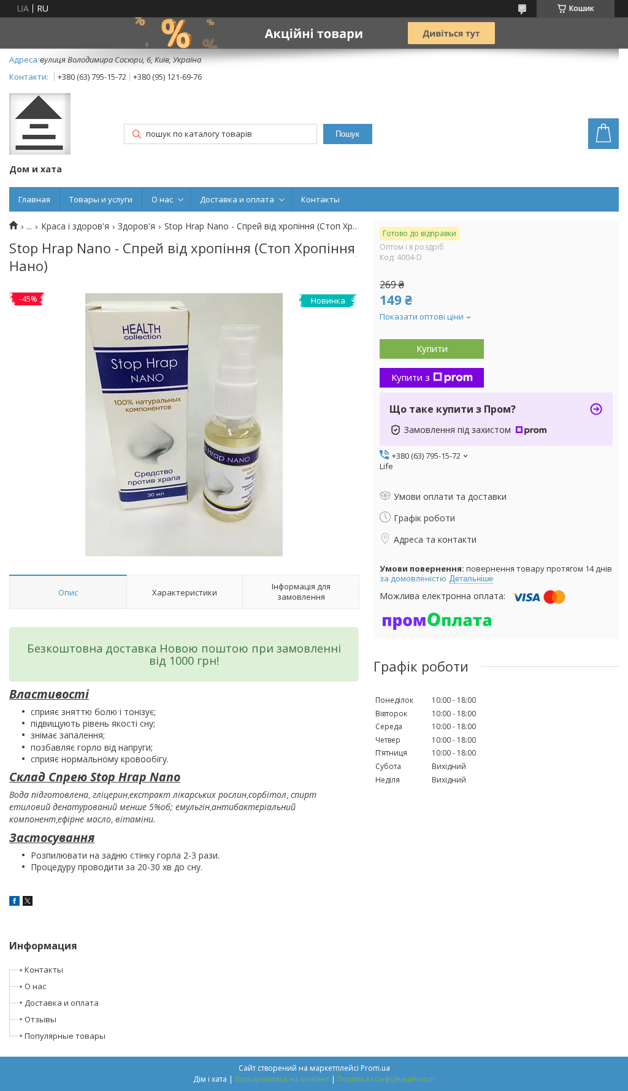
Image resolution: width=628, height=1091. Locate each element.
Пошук (347, 134)
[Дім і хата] (40, 125)
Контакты (320, 199)
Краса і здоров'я (75, 226)
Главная (34, 199)
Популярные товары (65, 1035)
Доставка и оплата (237, 199)
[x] (28, 902)
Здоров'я (136, 226)
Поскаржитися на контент (282, 1079)
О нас (162, 199)
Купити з (410, 377)
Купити (432, 348)
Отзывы (40, 1019)
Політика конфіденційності (386, 1079)
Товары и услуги (100, 199)
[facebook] (14, 902)
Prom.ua (375, 1068)
